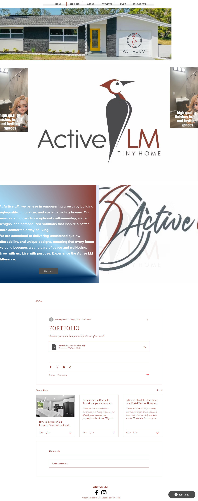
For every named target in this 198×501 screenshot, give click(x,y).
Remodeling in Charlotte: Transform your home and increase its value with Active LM (98, 401)
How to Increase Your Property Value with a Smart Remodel (54, 423)
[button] (24, 129)
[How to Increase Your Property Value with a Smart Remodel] (55, 406)
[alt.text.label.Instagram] (103, 492)
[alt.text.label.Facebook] (96, 492)
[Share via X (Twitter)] (57, 366)
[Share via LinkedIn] (63, 366)
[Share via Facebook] (50, 366)
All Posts (39, 301)
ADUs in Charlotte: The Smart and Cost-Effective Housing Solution (142, 401)
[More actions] (147, 319)
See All (159, 390)
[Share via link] (70, 366)
